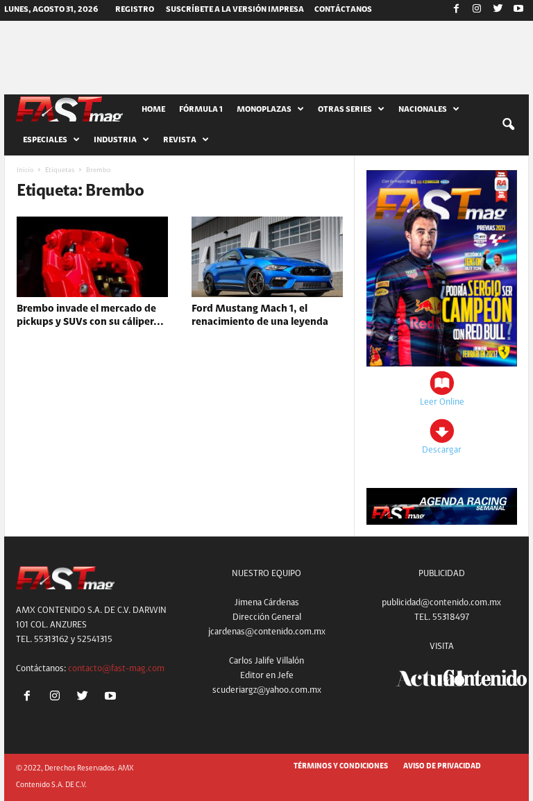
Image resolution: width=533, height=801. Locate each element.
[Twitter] (497, 10)
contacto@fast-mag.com (116, 668)
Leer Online (442, 402)
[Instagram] (476, 10)
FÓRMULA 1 (201, 110)
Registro (134, 10)
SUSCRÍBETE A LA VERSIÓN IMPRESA (235, 10)
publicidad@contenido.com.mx (441, 602)
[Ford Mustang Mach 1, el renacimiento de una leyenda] (267, 257)
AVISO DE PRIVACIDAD (442, 766)
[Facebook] (456, 10)
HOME (153, 110)
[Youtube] (518, 10)
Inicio (25, 170)
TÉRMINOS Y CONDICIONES (341, 766)
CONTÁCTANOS (343, 10)
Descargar (442, 450)
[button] (508, 125)
